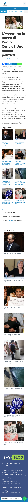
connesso (11, 220)
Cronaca (6, 209)
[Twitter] (9, 64)
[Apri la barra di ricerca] (21, 4)
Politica (11, 209)
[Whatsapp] (19, 64)
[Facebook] (4, 64)
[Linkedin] (14, 64)
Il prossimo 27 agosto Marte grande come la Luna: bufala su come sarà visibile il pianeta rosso (15, 11)
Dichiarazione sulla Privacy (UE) (11, 463)
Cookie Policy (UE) (7, 466)
